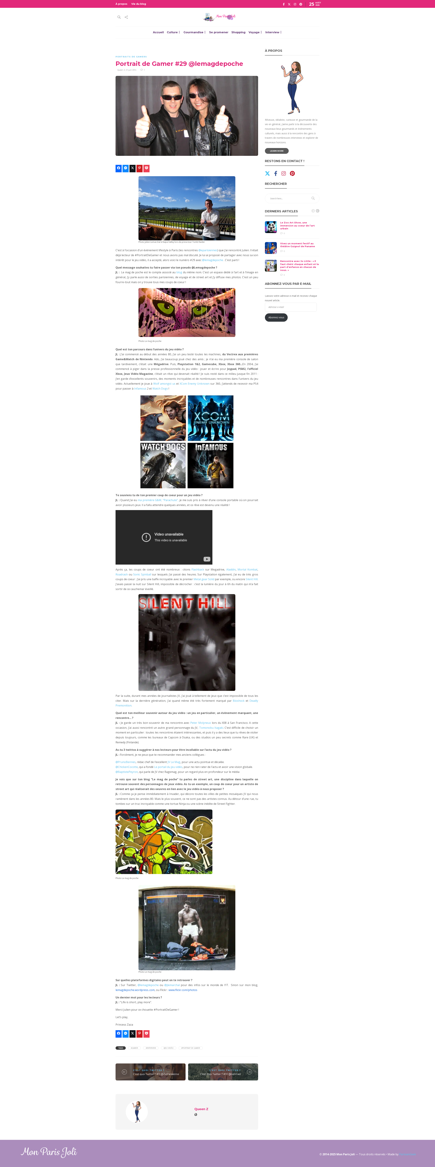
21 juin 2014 (131, 70)
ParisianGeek (407, 1154)
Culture (172, 32)
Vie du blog (138, 3)
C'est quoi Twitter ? (148, 1070)
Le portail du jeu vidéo (168, 767)
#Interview (151, 1048)
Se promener (218, 32)
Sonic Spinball (142, 574)
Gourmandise (193, 32)
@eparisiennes (207, 250)
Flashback (198, 569)
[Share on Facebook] (119, 168)
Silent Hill (252, 579)
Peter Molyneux (200, 723)
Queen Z (121, 70)
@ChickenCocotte (127, 767)
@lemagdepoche (212, 260)
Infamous (140, 388)
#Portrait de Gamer (190, 1048)
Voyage (254, 32)
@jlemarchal (172, 985)
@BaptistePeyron (127, 772)
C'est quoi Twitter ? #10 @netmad (220, 1074)
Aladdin (231, 569)
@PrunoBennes (126, 762)
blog (179, 272)
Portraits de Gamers (131, 57)
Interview (272, 32)
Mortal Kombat (247, 569)
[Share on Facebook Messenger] (126, 168)
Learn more (277, 151)
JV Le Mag (174, 762)
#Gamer (134, 1048)
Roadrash (122, 574)
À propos (121, 3)
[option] (292, 249)
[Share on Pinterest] (139, 168)
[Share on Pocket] (146, 168)
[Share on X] (132, 168)
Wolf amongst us (164, 383)
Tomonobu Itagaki (211, 728)
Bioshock (239, 701)
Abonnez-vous (276, 317)
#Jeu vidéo (168, 1048)
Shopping (238, 32)
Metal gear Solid (204, 579)
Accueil (158, 32)
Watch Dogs (160, 388)
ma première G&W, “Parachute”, (158, 500)
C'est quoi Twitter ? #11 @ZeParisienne (156, 1074)
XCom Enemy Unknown (195, 383)
